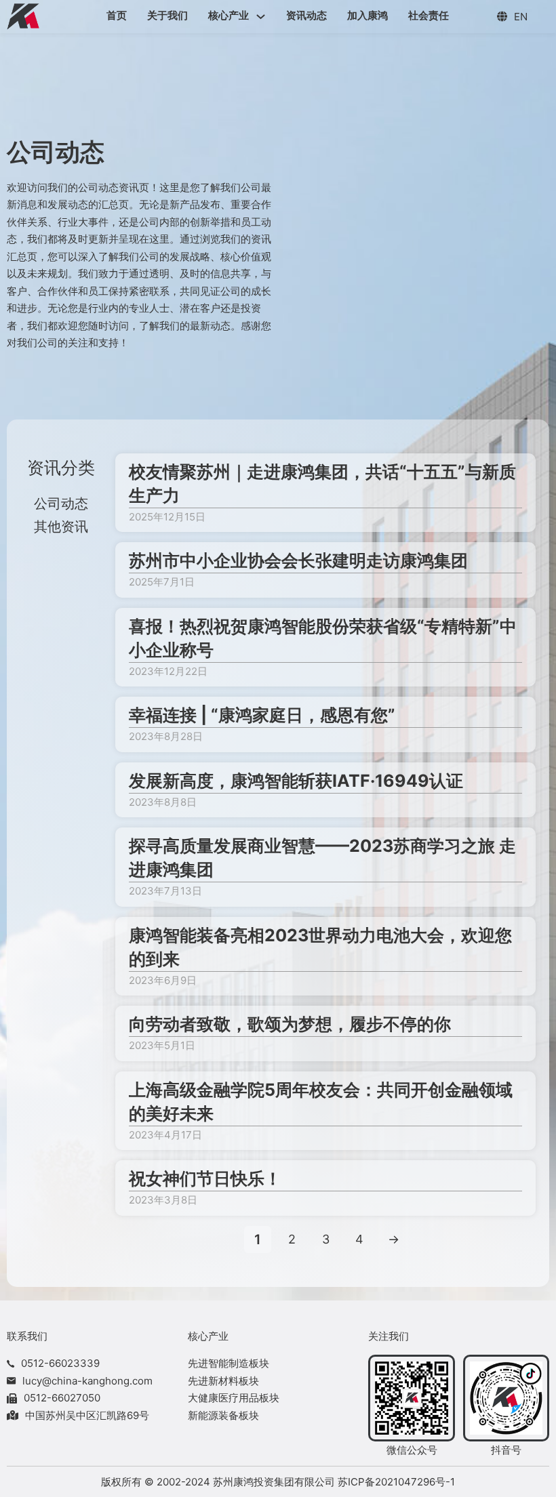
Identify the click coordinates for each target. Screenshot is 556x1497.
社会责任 (428, 15)
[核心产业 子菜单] (261, 17)
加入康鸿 (367, 15)
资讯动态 (306, 15)
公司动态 (61, 503)
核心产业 (228, 15)
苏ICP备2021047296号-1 (396, 1481)
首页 (116, 15)
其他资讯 (61, 526)
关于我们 (167, 15)
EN (521, 16)
